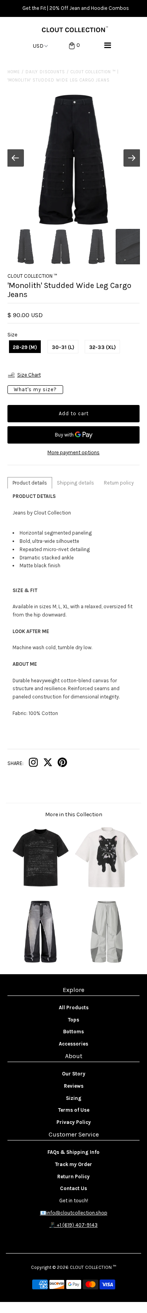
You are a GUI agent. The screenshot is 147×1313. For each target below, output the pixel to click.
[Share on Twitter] (48, 764)
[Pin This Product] (62, 764)
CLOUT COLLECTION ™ (93, 1267)
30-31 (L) (63, 347)
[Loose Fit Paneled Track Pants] (106, 962)
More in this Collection (73, 814)
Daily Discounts (45, 71)
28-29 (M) (25, 347)
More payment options (73, 452)
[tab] (29, 482)
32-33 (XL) (102, 347)
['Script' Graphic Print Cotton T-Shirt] (40, 887)
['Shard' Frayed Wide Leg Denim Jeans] (40, 962)
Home (13, 71)
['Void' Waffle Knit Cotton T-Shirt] (106, 887)
